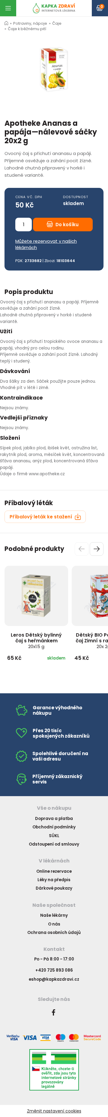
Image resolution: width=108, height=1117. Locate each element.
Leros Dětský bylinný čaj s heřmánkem (36, 640)
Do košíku (66, 224)
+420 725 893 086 (54, 970)
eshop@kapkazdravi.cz (54, 979)
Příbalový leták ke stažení (41, 517)
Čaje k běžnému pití (27, 28)
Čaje (57, 23)
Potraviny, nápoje (30, 23)
